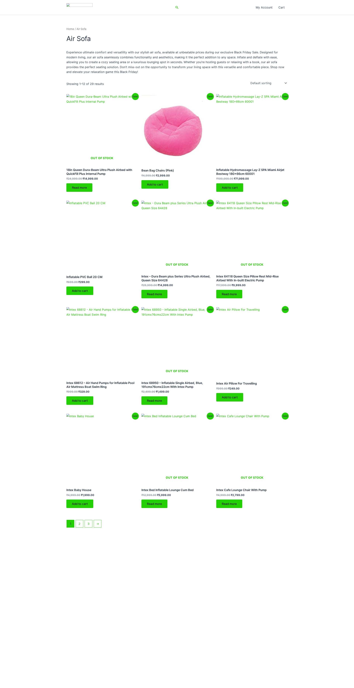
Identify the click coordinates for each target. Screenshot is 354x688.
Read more (79, 187)
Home (70, 29)
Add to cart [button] (155, 184)
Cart (281, 7)
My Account (264, 7)
